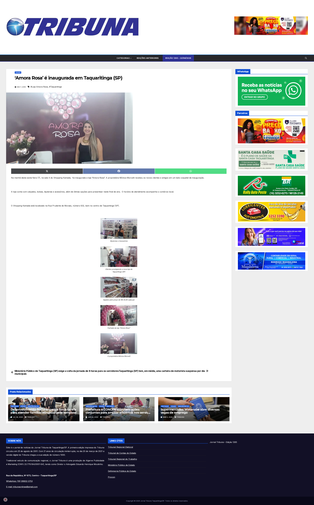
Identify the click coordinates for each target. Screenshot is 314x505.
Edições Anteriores (148, 58)
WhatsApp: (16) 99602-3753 (19, 481)
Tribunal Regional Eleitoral (120, 447)
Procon (111, 477)
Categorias (123, 58)
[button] (271, 25)
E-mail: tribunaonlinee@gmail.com (22, 487)
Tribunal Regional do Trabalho (122, 459)
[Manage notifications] (5, 500)
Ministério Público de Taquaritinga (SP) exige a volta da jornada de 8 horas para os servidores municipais (67, 372)
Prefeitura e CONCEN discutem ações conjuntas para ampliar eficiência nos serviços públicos (118, 412)
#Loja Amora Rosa (39, 87)
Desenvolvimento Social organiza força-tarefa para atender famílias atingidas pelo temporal (43, 411)
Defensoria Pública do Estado (122, 471)
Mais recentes (33, 406)
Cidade (17, 72)
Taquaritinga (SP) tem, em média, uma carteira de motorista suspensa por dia (162, 371)
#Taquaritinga (55, 87)
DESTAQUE (14, 406)
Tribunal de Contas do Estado (122, 453)
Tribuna (31, 417)
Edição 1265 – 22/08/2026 (178, 58)
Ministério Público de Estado (121, 465)
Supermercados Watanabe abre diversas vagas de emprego (190, 411)
